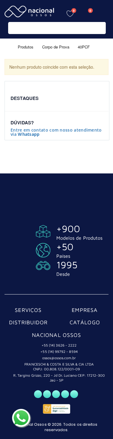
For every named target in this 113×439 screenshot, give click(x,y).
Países (63, 256)
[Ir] (100, 28)
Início (7, 46)
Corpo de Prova (55, 46)
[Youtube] (65, 394)
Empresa (85, 310)
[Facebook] (47, 394)
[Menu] (104, 12)
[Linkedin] (74, 394)
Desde (63, 274)
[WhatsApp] (38, 394)
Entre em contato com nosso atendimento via (56, 132)
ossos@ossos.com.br (59, 358)
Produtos (25, 46)
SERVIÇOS (28, 310)
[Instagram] (56, 394)
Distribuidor (28, 322)
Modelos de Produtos (79, 238)
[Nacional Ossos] (30, 11)
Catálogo (85, 322)
